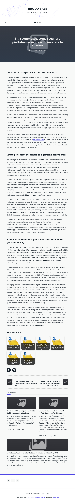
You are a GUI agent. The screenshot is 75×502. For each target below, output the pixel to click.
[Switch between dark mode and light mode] (67, 22)
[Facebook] (35, 22)
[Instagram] (40, 22)
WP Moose (56, 497)
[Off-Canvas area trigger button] (5, 22)
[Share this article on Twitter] (14, 370)
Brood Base (37, 9)
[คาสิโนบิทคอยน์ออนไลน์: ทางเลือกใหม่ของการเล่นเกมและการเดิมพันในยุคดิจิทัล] (37, 445)
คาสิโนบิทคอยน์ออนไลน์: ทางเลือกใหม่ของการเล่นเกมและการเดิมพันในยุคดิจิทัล (33, 453)
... (19, 425)
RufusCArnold (34, 50)
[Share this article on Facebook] (9, 370)
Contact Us (29, 493)
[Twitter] (37, 22)
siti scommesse (38, 140)
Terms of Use (45, 493)
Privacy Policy (37, 493)
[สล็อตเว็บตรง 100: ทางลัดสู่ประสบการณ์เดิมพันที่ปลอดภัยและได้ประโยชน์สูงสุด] (21, 403)
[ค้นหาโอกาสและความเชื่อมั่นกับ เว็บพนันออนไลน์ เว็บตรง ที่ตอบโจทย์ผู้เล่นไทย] (53, 403)
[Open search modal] (69, 22)
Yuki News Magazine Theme (36, 497)
